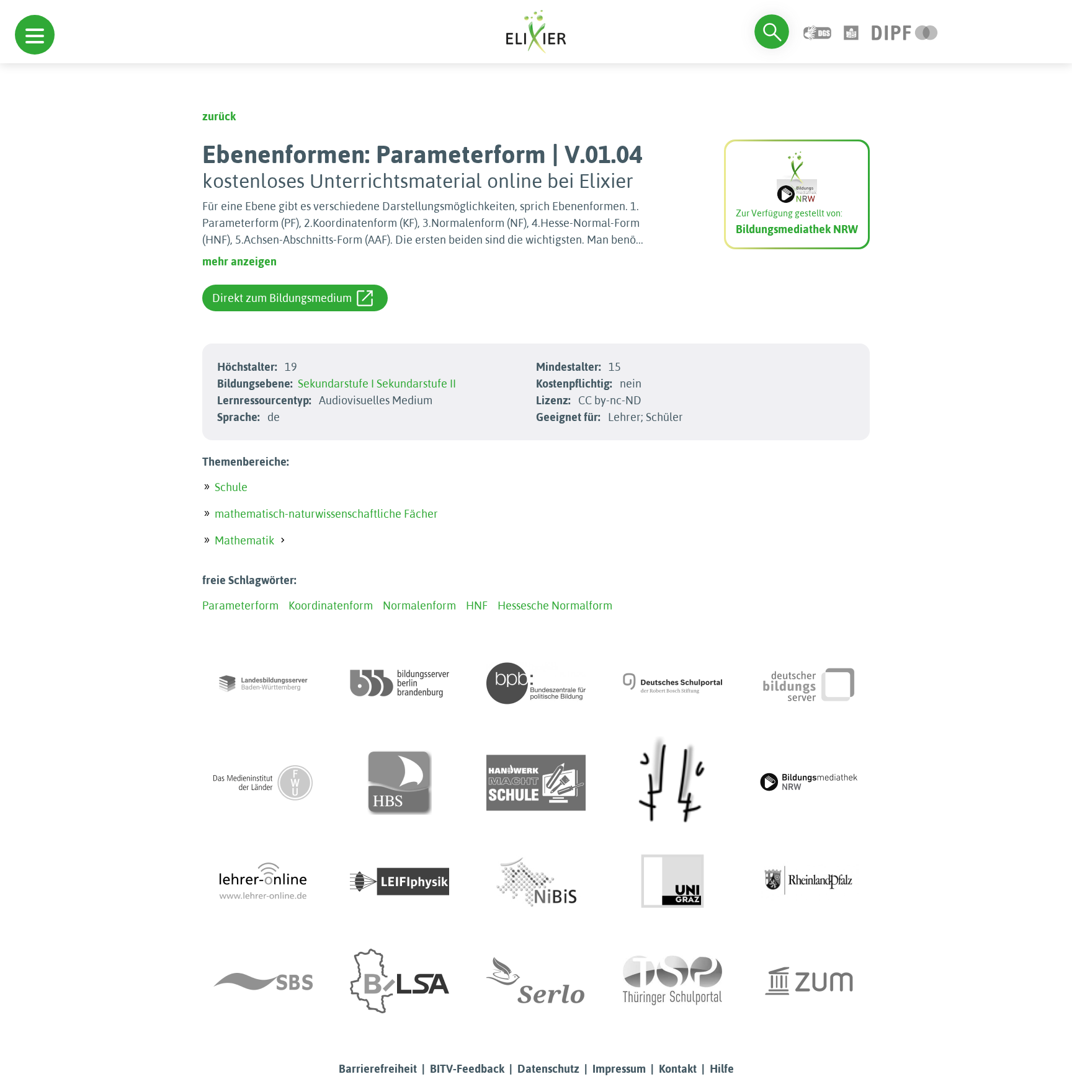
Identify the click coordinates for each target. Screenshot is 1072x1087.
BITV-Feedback (467, 1068)
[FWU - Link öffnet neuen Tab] (263, 782)
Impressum (619, 1068)
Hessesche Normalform (555, 605)
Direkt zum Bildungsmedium (282, 297)
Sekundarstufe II (416, 383)
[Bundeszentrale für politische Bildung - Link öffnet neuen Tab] (536, 683)
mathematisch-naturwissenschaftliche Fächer (326, 513)
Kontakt (678, 1068)
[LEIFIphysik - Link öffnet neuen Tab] (399, 881)
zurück (219, 116)
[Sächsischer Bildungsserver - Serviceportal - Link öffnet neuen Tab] (263, 981)
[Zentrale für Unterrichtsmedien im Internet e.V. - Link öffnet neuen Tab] (809, 981)
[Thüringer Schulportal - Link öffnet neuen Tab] (672, 981)
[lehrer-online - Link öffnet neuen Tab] (263, 881)
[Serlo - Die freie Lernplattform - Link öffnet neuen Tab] (536, 981)
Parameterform (240, 605)
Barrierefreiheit (378, 1068)
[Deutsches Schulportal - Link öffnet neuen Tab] (672, 683)
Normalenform (419, 605)
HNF (477, 605)
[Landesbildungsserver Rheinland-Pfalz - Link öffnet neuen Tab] (809, 881)
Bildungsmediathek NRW (797, 229)
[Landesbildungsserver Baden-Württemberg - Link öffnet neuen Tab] (263, 683)
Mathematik (244, 540)
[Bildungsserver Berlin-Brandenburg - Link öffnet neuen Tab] (399, 683)
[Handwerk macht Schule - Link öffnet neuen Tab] (536, 782)
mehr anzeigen (239, 261)
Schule (231, 487)
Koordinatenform (330, 605)
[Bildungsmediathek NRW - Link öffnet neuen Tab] (809, 782)
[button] (35, 35)
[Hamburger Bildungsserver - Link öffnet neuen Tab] (399, 782)
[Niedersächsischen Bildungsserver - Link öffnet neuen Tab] (536, 881)
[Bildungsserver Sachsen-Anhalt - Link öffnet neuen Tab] (399, 981)
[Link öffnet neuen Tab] (905, 31)
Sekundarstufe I (336, 383)
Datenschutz (548, 1068)
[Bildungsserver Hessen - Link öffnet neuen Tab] (672, 782)
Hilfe (722, 1068)
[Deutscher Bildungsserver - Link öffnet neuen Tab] (809, 683)
